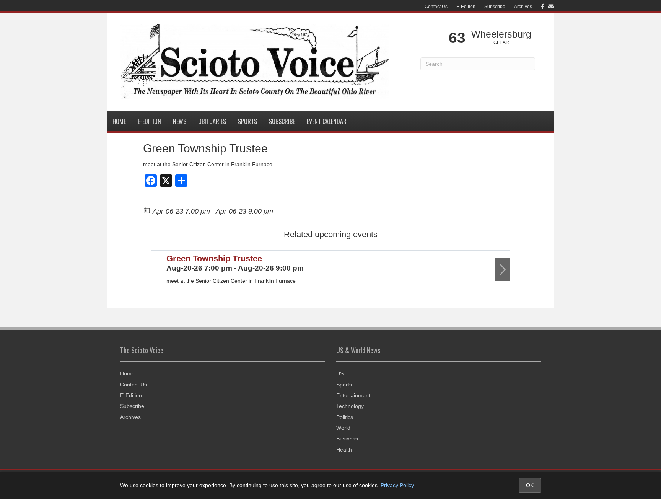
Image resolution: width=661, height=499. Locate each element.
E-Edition (465, 6)
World (343, 428)
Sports (247, 121)
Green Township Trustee (214, 258)
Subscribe (494, 6)
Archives (523, 6)
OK (530, 485)
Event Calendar (327, 121)
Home (119, 121)
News (179, 121)
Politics (344, 417)
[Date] (147, 210)
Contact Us (436, 6)
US (340, 373)
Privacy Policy (397, 485)
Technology (350, 406)
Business (347, 438)
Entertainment (353, 395)
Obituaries (212, 121)
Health (344, 450)
